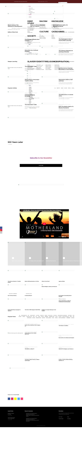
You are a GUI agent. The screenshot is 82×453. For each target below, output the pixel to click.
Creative (42, 315)
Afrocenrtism (24, 315)
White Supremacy (62, 317)
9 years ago (19, 140)
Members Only (51, 316)
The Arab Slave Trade (31, 104)
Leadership (31, 95)
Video (16, 140)
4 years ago (60, 336)
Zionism (72, 317)
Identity (30, 88)
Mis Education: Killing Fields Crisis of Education (32, 421)
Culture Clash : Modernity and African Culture (32, 416)
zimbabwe (68, 317)
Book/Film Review (32, 12)
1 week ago (26, 93)
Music (56, 316)
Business (26, 36)
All (19, 315)
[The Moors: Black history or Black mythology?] (15, 359)
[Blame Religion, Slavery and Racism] (42, 284)
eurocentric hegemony (62, 315)
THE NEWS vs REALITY (29, 348)
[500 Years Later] (41, 130)
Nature (60, 316)
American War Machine (51, 260)
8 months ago (67, 66)
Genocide (65, 324)
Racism (30, 17)
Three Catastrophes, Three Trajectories (11, 418)
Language (63, 358)
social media (48, 317)
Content (30, 52)
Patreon (32, 323)
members (46, 316)
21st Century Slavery (12, 295)
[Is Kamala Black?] (32, 289)
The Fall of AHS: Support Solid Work (32, 309)
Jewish (42, 316)
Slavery (30, 16)
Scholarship (31, 97)
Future (26, 323)
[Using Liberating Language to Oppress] (15, 303)
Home (30, 6)
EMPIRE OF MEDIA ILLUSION (11, 414)
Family (30, 92)
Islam (39, 316)
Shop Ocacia (26, 444)
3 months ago (64, 93)
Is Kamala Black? (28, 295)
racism (33, 317)
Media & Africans (31, 9)
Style (53, 317)
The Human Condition (63, 325)
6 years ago (26, 347)
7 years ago (60, 347)
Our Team (60, 416)
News (71, 316)
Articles (30, 14)
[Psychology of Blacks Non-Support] (15, 40)
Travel (13, 140)
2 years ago (12, 23)
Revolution (30, 91)
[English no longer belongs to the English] (49, 303)
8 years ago (35, 358)
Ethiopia (55, 315)
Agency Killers (62, 281)
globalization (29, 316)
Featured (70, 315)
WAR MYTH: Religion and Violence (66, 348)
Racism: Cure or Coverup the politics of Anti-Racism (66, 68)
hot (36, 316)
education (50, 315)
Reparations (38, 317)
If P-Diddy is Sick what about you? (36, 260)
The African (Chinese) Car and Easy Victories (66, 51)
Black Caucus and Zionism (17, 260)
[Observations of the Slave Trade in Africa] (15, 81)
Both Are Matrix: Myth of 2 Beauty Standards (66, 107)
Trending (69, 418)
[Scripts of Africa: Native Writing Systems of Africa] (49, 359)
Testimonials (61, 418)
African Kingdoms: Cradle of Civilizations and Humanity (65, 301)
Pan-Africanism (31, 98)
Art (8, 140)
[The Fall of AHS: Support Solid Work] (32, 303)
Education (30, 90)
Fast (59, 324)
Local (30, 100)
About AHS (31, 8)
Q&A (30, 10)
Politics (30, 101)
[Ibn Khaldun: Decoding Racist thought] (66, 289)
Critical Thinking (62, 104)
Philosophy (31, 96)
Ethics (64, 78)
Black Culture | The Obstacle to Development (15, 25)
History (66, 61)
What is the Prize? (46, 281)
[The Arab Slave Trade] (15, 68)
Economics (67, 48)
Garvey (23, 316)
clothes (37, 315)
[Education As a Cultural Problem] (15, 51)
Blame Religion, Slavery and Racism (49, 286)
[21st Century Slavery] (15, 289)
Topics (30, 85)
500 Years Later (15, 142)
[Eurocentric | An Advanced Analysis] (49, 336)
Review (10, 140)
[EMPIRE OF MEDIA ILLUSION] (15, 96)
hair (34, 316)
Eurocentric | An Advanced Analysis (66, 337)
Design (46, 315)
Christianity (32, 315)
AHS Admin (10, 144)
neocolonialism (65, 316)
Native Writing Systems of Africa (32, 281)
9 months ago (71, 78)
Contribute (30, 11)
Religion (30, 87)
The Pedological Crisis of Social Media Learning (65, 39)
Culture (30, 99)
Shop (29, 44)
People (66, 104)
